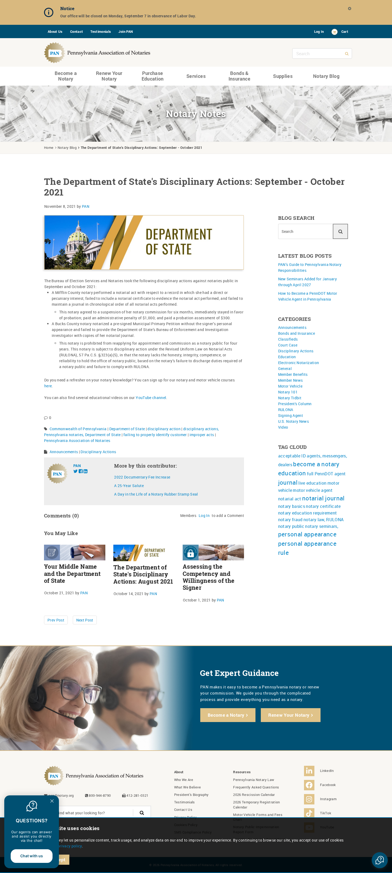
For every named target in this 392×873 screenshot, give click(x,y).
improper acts (202, 434)
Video (283, 427)
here (48, 385)
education (292, 473)
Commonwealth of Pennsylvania (78, 428)
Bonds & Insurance (239, 76)
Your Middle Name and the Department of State (72, 574)
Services (196, 76)
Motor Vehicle (290, 386)
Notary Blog (326, 76)
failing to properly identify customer (155, 434)
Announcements (64, 451)
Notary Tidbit (290, 397)
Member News (290, 380)
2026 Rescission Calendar (254, 794)
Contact (76, 31)
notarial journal (323, 498)
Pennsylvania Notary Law (253, 779)
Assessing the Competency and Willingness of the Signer (208, 577)
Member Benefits (293, 374)
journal (288, 482)
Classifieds (288, 339)
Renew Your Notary (109, 76)
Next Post (84, 620)
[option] (186, 12)
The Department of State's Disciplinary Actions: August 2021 (143, 574)
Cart (344, 31)
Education (287, 356)
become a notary (316, 464)
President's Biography (191, 794)
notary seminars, (321, 526)
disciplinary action (164, 428)
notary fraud (290, 520)
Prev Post (55, 620)
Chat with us (31, 856)
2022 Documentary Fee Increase (142, 477)
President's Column (295, 403)
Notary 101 (288, 391)
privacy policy (70, 845)
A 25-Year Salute (129, 485)
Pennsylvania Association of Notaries (77, 440)
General (285, 368)
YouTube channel (151, 397)
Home (48, 147)
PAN (85, 206)
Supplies (283, 76)
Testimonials (100, 31)
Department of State (127, 428)
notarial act (289, 499)
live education (312, 483)
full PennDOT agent (326, 474)
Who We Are (183, 779)
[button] (379, 860)
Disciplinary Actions (98, 451)
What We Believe (187, 787)
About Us (55, 31)
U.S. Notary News (293, 421)
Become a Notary (66, 76)
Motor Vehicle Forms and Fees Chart (257, 817)
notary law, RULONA (323, 520)
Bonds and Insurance (296, 333)
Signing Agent (290, 415)
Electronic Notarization (298, 362)
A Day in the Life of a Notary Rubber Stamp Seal (156, 494)
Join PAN (125, 31)
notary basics (291, 506)
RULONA (285, 409)
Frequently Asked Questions (256, 787)
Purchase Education (153, 76)
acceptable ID (292, 456)
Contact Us (183, 809)
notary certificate (323, 506)
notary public (291, 526)
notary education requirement (307, 513)
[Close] (349, 8)
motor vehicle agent (313, 490)
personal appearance (307, 534)
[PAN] (97, 51)
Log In (319, 31)
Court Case (288, 345)
